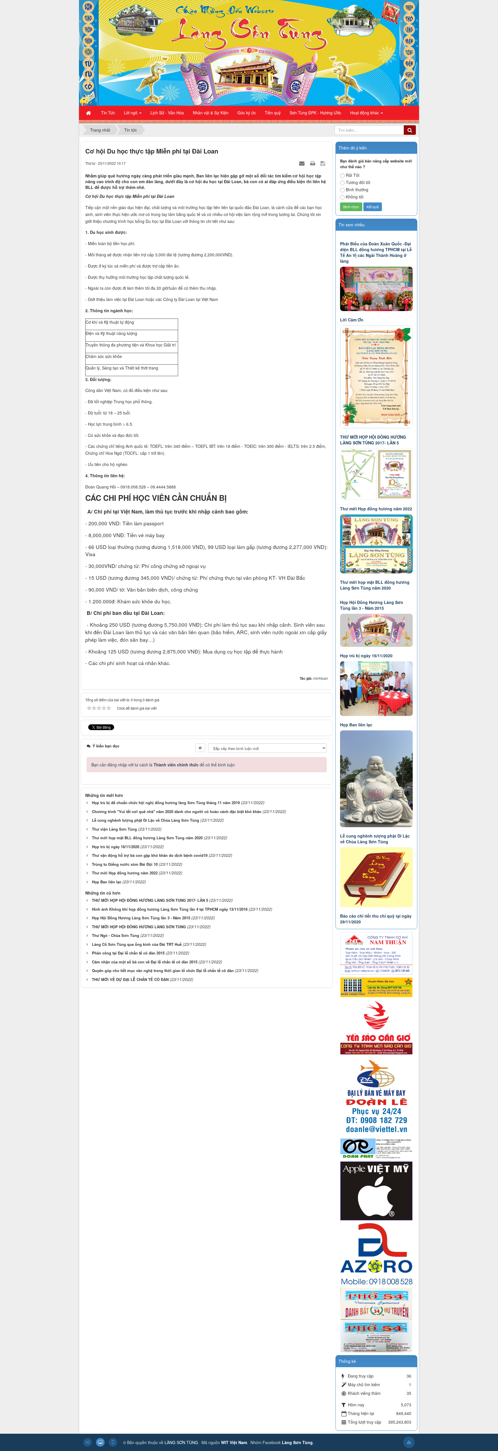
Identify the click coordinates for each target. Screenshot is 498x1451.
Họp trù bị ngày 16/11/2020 (115, 846)
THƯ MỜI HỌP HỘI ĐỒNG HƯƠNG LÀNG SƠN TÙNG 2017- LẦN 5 (150, 900)
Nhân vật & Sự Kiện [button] (211, 112)
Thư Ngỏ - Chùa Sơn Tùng (115, 935)
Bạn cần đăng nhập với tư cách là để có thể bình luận (163, 765)
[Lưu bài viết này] (323, 163)
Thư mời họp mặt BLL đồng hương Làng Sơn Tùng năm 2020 (147, 837)
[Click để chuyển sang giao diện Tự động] (87, 1442)
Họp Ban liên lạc (106, 881)
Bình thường (357, 189)
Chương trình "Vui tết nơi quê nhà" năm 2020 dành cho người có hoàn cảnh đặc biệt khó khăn (176, 811)
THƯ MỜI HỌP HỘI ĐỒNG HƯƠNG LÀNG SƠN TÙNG (139, 926)
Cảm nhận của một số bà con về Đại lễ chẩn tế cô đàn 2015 (144, 962)
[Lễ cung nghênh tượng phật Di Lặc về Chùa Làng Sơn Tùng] (377, 778)
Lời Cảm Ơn (351, 320)
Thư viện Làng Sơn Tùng (114, 829)
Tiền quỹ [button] (273, 112)
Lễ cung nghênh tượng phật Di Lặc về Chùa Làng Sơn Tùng (145, 820)
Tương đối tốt (358, 182)
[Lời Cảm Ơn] (377, 288)
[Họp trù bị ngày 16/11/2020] (377, 629)
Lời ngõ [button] (131, 112)
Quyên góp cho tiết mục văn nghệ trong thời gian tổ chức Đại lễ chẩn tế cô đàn (163, 970)
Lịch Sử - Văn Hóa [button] (167, 112)
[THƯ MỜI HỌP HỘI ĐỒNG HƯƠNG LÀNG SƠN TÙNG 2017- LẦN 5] (377, 376)
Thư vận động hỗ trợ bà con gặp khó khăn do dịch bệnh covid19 (149, 855)
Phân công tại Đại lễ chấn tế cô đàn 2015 (128, 953)
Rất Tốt (352, 175)
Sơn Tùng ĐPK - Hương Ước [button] (315, 112)
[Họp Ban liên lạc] (377, 688)
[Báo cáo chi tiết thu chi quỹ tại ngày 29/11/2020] (377, 877)
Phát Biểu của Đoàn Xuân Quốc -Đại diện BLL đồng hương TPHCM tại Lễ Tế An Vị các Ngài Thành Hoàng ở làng (376, 252)
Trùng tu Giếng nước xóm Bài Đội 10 (125, 864)
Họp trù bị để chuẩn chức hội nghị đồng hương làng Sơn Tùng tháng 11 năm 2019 (166, 802)
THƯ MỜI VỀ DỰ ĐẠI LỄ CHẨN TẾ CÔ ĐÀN (130, 979)
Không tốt (354, 197)
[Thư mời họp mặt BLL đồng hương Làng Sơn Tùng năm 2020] (377, 543)
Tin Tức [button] (108, 112)
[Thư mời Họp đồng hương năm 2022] (377, 473)
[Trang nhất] (89, 113)
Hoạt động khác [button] (365, 112)
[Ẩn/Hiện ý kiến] (200, 747)
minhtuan (320, 678)
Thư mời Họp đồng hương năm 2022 (125, 873)
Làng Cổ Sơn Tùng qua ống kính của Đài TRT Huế (137, 944)
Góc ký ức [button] (246, 112)
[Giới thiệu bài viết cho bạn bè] (302, 163)
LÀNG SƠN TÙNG (181, 1442)
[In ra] (313, 163)
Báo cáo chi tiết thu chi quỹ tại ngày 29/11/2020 (376, 919)
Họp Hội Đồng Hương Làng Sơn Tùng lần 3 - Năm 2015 (141, 917)
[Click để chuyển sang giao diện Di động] (113, 1442)
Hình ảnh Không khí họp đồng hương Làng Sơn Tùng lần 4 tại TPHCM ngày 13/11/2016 (170, 909)
